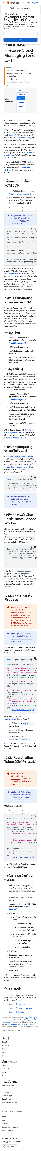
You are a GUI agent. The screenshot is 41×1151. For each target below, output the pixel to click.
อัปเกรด (23, 221)
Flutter (21, 102)
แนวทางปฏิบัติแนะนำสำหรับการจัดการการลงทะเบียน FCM (21, 638)
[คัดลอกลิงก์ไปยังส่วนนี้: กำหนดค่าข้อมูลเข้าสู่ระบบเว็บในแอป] (29, 451)
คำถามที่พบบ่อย (7, 1099)
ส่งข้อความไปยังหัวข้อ (16, 1012)
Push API (12, 135)
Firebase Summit (7, 1069)
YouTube (5, 1076)
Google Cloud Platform (10, 1127)
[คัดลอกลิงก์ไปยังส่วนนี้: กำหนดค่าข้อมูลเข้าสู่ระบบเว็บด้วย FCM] (33, 302)
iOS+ (19, 91)
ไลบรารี (4, 1052)
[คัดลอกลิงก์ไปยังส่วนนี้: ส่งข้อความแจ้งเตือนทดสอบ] (17, 880)
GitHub (4, 1056)
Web (21, 98)
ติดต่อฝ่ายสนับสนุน (8, 1085)
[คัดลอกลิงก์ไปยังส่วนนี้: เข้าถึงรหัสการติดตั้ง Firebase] (20, 600)
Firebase (5, 1124)
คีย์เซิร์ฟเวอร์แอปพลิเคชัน (17, 438)
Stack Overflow (7, 1089)
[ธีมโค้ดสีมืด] (31, 229)
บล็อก (4, 1065)
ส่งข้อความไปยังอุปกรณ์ (17, 1004)
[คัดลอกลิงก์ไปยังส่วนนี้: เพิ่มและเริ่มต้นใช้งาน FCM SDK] (21, 185)
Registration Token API (18, 613)
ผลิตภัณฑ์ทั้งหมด (7, 1131)
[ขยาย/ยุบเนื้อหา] (13, 67)
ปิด (20, 34)
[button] (10, 208)
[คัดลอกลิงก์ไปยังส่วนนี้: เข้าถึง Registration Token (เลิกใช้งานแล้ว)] (6, 766)
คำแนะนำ (4, 1042)
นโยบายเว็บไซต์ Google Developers (18, 1024)
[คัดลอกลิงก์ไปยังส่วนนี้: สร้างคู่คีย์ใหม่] (22, 333)
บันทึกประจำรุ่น (7, 1096)
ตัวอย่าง (4, 1049)
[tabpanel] (20, 239)
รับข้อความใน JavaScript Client (20, 1008)
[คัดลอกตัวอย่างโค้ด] (35, 229)
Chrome (4, 1120)
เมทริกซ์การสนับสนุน (24, 138)
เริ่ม (21, 40)
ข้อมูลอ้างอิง (5, 1045)
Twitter (4, 1072)
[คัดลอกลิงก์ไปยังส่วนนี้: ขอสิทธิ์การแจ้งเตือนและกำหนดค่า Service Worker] (18, 523)
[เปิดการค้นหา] (24, 2)
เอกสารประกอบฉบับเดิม (9, 1103)
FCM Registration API (13, 274)
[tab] (10, 208)
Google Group (7, 1092)
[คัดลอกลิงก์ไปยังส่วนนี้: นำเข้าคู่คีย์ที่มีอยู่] (25, 369)
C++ (20, 110)
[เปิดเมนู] (3, 2)
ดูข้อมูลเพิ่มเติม (16, 216)
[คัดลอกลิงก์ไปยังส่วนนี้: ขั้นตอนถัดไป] (25, 989)
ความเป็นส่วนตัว (15, 1138)
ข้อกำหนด (5, 1138)
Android (22, 94)
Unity (21, 106)
